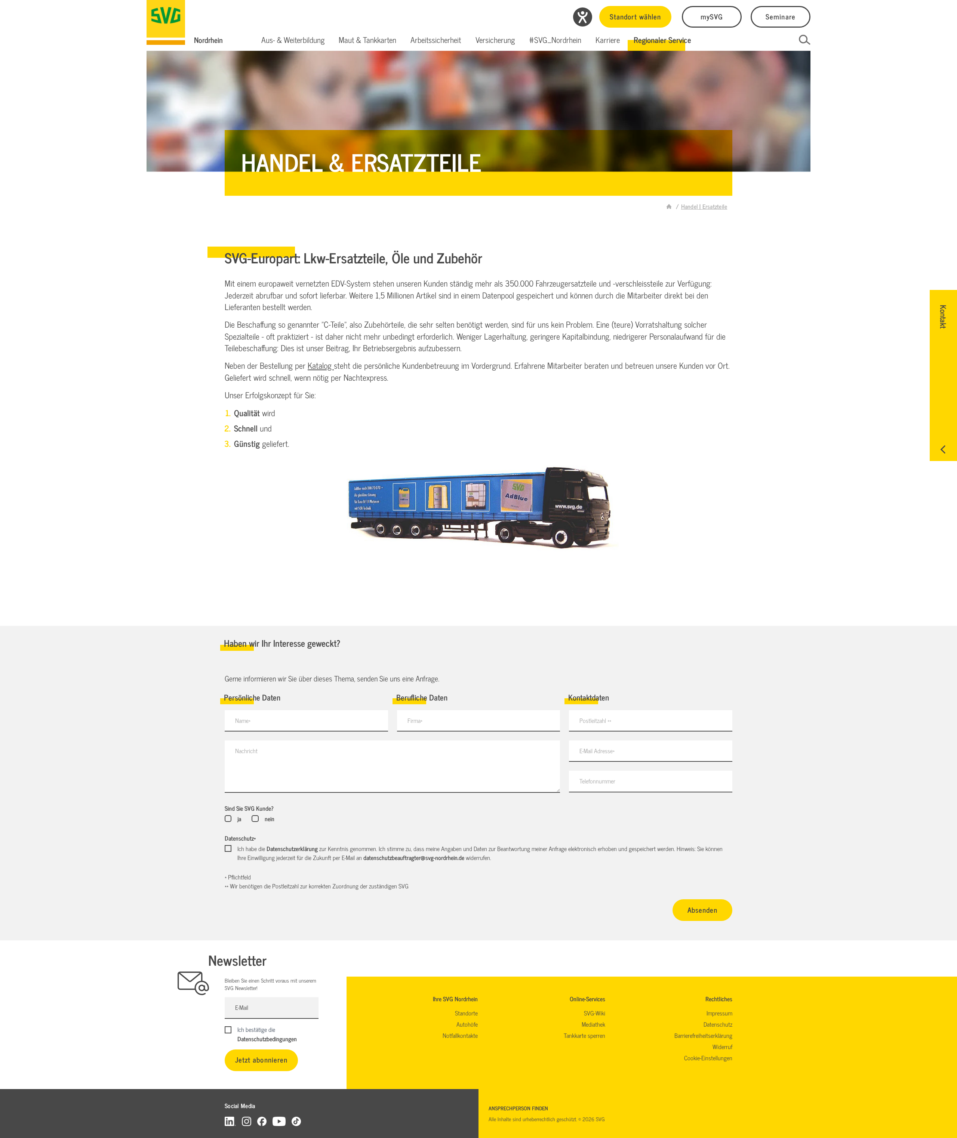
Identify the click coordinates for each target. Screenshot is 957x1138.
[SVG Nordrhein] (166, 22)
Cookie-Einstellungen (708, 1058)
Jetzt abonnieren (261, 1059)
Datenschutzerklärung (292, 848)
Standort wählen (635, 16)
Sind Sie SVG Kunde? (249, 808)
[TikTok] (296, 1121)
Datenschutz (240, 838)
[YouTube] (279, 1121)
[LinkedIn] (230, 1121)
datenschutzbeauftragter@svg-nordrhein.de (413, 857)
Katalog (321, 365)
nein (269, 818)
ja (239, 818)
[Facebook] (262, 1121)
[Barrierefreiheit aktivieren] (582, 17)
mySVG (712, 16)
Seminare (780, 16)
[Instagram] (246, 1121)
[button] (293, 40)
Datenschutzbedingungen (267, 1038)
